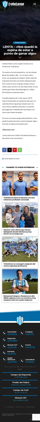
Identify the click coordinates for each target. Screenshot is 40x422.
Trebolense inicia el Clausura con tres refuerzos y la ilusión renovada (19, 199)
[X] (9, 150)
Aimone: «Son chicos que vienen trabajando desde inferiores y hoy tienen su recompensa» (17, 232)
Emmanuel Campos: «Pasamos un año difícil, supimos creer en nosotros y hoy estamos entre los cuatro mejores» (19, 298)
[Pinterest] (14, 150)
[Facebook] (4, 150)
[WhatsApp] (20, 150)
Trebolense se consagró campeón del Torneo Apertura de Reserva (19, 265)
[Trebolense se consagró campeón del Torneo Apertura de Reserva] (20, 249)
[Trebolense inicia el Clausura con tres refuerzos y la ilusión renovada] (20, 183)
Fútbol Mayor (20, 42)
